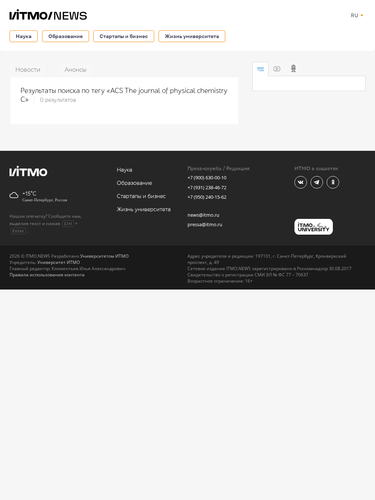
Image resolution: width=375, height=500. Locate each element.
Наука (23, 36)
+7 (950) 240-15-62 (207, 197)
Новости (27, 70)
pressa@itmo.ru (205, 224)
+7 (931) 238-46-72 (207, 187)
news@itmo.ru (203, 215)
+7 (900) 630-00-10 (207, 177)
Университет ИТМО (58, 262)
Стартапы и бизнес (124, 36)
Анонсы (75, 70)
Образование (65, 36)
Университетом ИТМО (104, 256)
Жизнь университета (192, 36)
